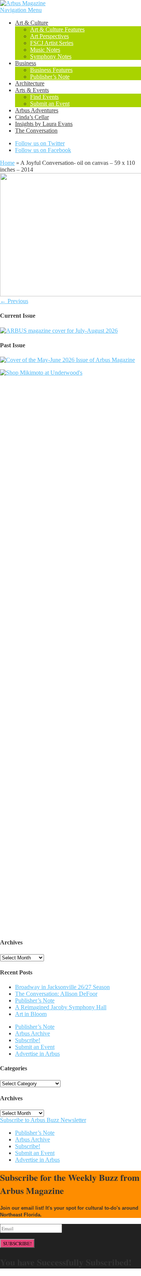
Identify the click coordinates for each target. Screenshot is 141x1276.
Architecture (29, 83)
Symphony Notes (50, 56)
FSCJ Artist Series (51, 43)
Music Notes (45, 49)
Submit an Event (50, 103)
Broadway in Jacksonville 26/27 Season (62, 987)
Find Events (44, 97)
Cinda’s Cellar (32, 117)
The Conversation (36, 130)
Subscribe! (27, 1040)
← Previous (14, 301)
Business (25, 63)
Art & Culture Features (57, 29)
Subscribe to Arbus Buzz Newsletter (43, 1120)
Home (7, 163)
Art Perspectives (49, 36)
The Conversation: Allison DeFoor (56, 994)
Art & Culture (31, 22)
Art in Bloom (31, 1014)
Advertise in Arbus (37, 1053)
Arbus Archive (32, 1033)
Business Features (51, 70)
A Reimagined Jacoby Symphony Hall (60, 1007)
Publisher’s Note (50, 76)
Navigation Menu (21, 10)
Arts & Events (32, 90)
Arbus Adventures (36, 110)
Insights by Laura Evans (44, 124)
